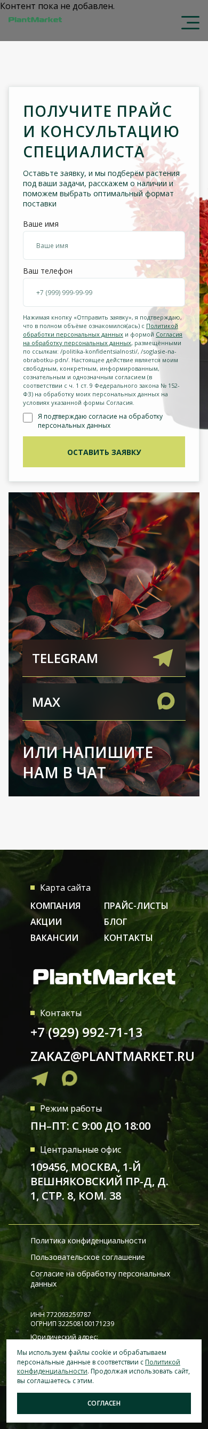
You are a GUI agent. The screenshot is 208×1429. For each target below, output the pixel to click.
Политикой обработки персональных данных (100, 330)
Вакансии (54, 938)
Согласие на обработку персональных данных (100, 1278)
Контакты (128, 938)
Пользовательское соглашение (87, 1257)
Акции (46, 922)
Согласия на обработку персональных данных (102, 338)
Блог (115, 922)
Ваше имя (41, 224)
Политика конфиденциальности (88, 1240)
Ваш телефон (48, 271)
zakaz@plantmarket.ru (112, 1056)
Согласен (104, 1403)
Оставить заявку (104, 452)
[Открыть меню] (186, 19)
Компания (55, 906)
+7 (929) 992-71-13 (86, 1032)
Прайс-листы (136, 906)
